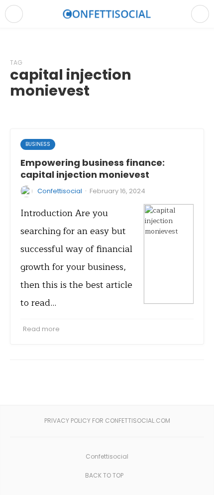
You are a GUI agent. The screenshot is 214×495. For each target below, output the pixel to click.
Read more (41, 329)
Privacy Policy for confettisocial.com (107, 420)
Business (37, 144)
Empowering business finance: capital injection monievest (92, 168)
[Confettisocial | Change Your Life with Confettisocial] (107, 13)
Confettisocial (59, 191)
